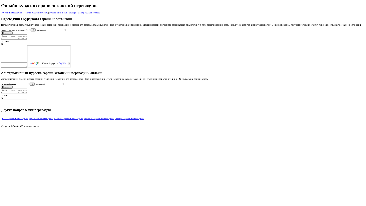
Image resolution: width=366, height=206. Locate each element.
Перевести (6, 33)
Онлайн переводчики (12, 12)
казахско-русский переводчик (68, 118)
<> (33, 30)
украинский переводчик (41, 118)
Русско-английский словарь (62, 12)
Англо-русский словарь (36, 12)
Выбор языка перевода (89, 12)
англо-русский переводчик (15, 118)
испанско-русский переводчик (99, 118)
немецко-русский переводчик (129, 118)
